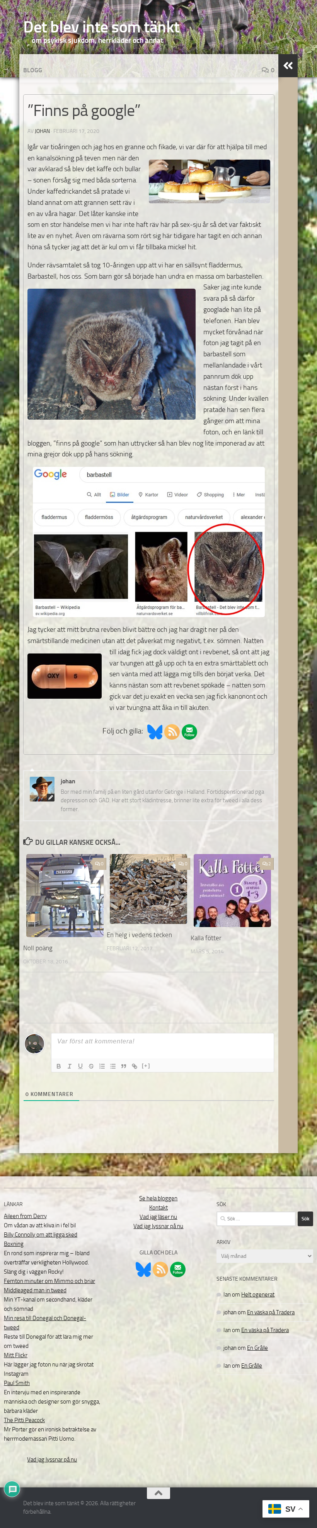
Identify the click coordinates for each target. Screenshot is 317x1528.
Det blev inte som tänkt (101, 27)
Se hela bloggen (158, 1198)
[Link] (134, 1066)
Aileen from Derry (25, 1216)
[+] (146, 1066)
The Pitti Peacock (24, 1420)
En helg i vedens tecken (139, 935)
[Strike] (91, 1066)
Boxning (14, 1243)
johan (42, 131)
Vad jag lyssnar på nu (52, 1459)
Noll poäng (38, 948)
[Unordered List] (112, 1066)
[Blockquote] (123, 1066)
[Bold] (58, 1066)
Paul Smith (17, 1383)
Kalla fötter (206, 938)
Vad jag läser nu (158, 1216)
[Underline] (80, 1066)
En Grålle (257, 1347)
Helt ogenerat (257, 1294)
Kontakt (158, 1207)
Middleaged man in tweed (35, 1290)
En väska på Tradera (271, 1312)
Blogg (32, 70)
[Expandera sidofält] (288, 65)
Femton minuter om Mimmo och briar (49, 1281)
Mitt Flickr (15, 1355)
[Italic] (69, 1066)
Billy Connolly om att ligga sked (40, 1234)
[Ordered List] (102, 1066)
